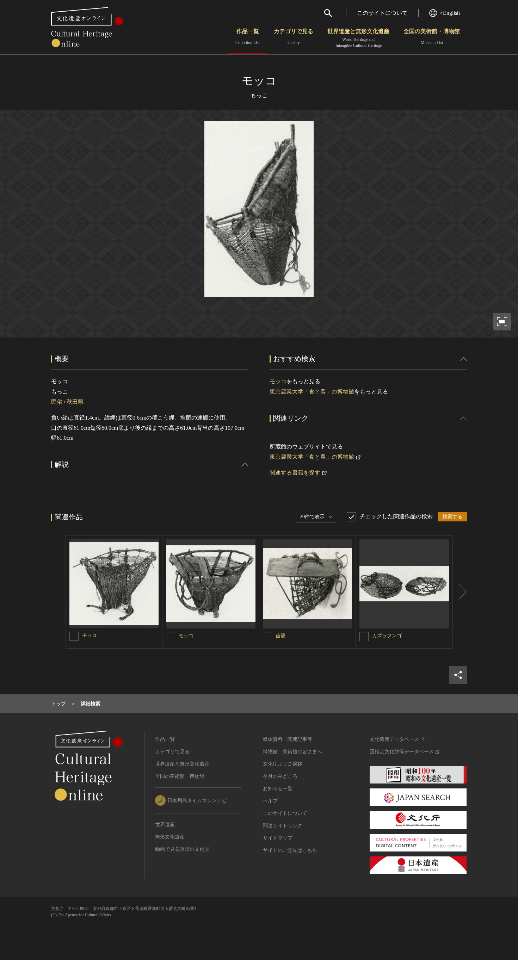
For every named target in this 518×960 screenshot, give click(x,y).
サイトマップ (277, 838)
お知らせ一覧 (277, 788)
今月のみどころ (280, 776)
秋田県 (75, 402)
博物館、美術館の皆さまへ (292, 751)
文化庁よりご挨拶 (282, 764)
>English (450, 13)
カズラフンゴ (387, 635)
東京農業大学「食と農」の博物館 (312, 392)
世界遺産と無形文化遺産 (358, 38)
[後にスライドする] (460, 592)
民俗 (56, 402)
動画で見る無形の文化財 (182, 849)
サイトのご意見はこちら (290, 850)
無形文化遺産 (170, 837)
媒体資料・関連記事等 (287, 739)
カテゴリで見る (293, 36)
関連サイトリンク (282, 825)
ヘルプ (270, 801)
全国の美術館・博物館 (431, 36)
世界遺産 (165, 824)
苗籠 (280, 635)
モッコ (278, 381)
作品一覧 (247, 36)
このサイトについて (382, 13)
